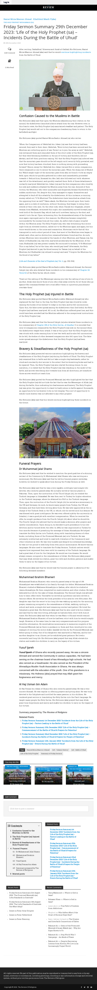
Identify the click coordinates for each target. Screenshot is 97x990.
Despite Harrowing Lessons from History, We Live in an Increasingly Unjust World (63, 943)
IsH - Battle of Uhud (78, 750)
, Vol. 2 (41, 261)
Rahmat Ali (53, 926)
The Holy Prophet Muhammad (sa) (19, 22)
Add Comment (9, 53)
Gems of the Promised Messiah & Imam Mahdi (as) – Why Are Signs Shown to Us (64, 928)
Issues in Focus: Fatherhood (20, 915)
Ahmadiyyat (72, 766)
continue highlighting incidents (76, 52)
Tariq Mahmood (55, 893)
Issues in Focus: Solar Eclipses (21, 911)
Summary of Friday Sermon (51, 753)
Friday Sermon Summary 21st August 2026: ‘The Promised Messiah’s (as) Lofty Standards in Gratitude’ (24, 895)
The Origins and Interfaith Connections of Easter (63, 920)
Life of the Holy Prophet (29, 753)
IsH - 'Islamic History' (60, 750)
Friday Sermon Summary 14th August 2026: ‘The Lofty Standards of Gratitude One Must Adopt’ (25, 904)
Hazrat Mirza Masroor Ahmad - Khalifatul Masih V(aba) (30, 19)
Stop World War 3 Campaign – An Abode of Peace (61, 936)
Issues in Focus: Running (19, 919)
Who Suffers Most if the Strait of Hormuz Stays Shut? (63, 913)
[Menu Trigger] (2, 2)
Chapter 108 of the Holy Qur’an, (55, 325)
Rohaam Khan (54, 899)
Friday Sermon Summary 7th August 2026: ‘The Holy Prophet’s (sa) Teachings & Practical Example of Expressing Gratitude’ (17, 776)
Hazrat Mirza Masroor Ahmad (38, 750)
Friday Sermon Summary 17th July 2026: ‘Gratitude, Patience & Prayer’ (48, 776)
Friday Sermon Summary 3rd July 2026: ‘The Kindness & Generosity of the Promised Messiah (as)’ (79, 777)
